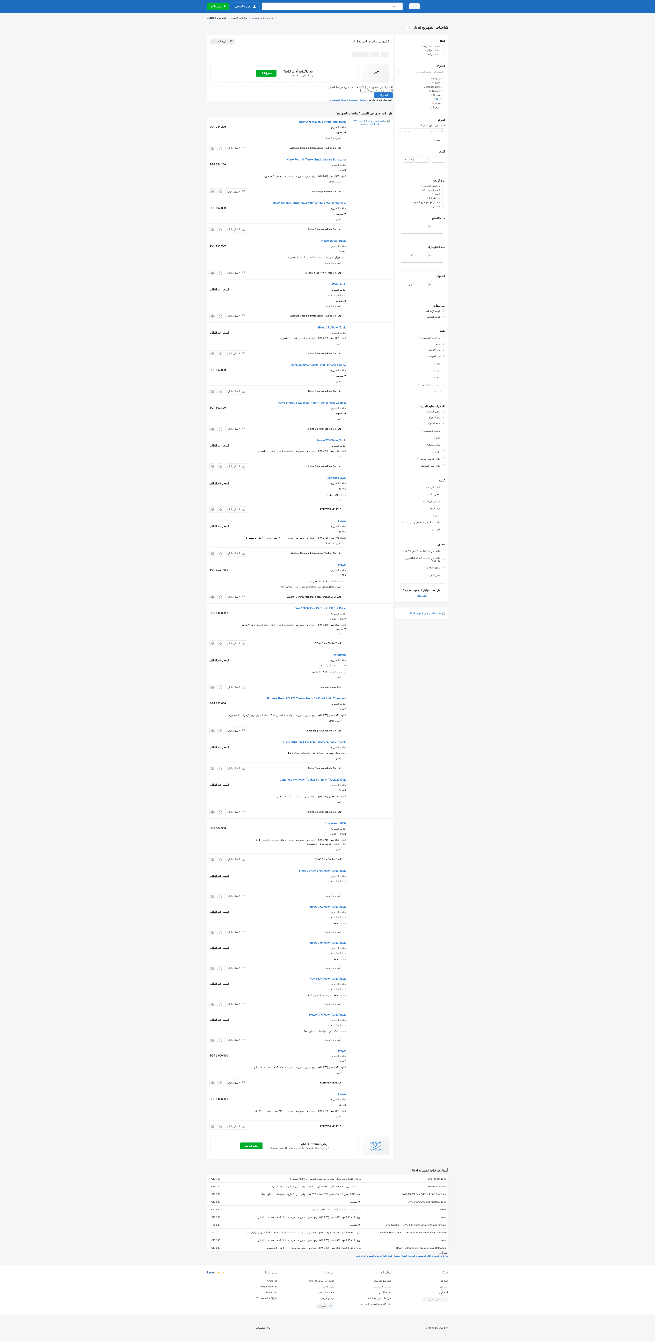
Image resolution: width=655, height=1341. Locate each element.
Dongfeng (339, 655)
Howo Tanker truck (333, 240)
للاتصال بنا (443, 1292)
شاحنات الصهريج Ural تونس (368, 1255)
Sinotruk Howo (336, 478)
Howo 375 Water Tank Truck (328, 942)
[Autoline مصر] (436, 6)
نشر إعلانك (266, 73)
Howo (342, 521)
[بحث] (399, 6)
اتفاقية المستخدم (338, 99)
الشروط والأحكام (382, 1280)
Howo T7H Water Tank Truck (327, 1014)
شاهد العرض (251, 1146)
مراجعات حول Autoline (379, 1298)
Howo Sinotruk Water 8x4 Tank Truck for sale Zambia (312, 402)
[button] (220, 148)
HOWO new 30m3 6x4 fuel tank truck (322, 121)
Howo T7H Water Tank (331, 440)
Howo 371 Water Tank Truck (328, 906)
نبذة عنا (444, 1280)
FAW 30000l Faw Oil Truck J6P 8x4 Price (320, 608)
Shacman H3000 (335, 823)
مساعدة (444, 1286)
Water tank (339, 284)
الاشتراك (383, 95)
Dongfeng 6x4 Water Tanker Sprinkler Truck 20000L (312, 779)
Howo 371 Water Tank (332, 327)
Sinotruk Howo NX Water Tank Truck (322, 870)
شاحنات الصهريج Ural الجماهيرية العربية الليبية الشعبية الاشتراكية (415, 1255)
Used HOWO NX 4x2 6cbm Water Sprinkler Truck (314, 742)
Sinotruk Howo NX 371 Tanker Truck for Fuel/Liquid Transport (306, 698)
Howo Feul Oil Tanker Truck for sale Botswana (316, 159)
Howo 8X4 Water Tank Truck (328, 978)
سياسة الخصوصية (358, 99)
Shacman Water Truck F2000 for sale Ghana (317, 365)
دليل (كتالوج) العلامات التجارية (376, 1304)
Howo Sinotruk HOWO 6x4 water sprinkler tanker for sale (309, 203)
